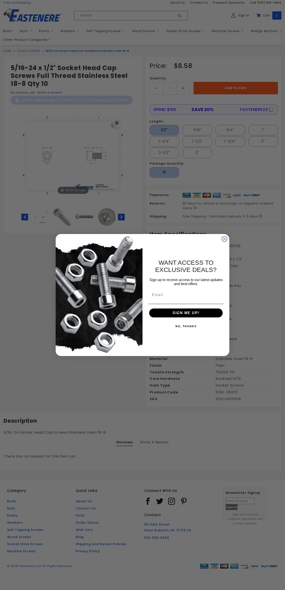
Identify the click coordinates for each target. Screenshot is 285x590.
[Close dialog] (224, 239)
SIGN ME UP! (186, 313)
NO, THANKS (186, 326)
